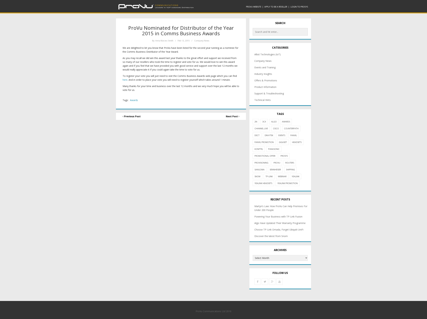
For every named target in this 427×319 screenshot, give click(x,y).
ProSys (284, 155)
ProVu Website (253, 6)
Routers (289, 162)
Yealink (295, 176)
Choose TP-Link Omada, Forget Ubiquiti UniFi (278, 229)
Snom (257, 176)
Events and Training (265, 67)
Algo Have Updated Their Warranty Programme (280, 223)
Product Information (265, 87)
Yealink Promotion (287, 183)
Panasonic (274, 149)
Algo (274, 121)
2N (256, 121)
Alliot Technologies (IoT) (267, 54)
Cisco (276, 128)
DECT (257, 135)
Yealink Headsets (263, 183)
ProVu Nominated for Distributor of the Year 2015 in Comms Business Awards (181, 30)
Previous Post (132, 116)
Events (281, 135)
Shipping (290, 169)
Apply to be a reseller (275, 6)
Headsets (297, 142)
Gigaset (283, 142)
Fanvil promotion (264, 142)
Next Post (232, 116)
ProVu (277, 162)
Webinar (282, 176)
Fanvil (293, 135)
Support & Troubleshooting (269, 93)
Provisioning (261, 162)
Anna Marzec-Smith (164, 40)
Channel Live (261, 128)
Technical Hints (262, 100)
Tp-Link (269, 176)
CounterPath (291, 128)
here (125, 79)
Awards (134, 100)
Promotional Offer (265, 155)
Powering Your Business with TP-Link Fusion (278, 216)
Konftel (259, 149)
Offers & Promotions (265, 80)
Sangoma (260, 169)
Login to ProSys (299, 6)
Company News (201, 40)
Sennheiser (275, 169)
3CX (264, 121)
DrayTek (269, 135)
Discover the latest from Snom (271, 236)
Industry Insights (263, 73)
